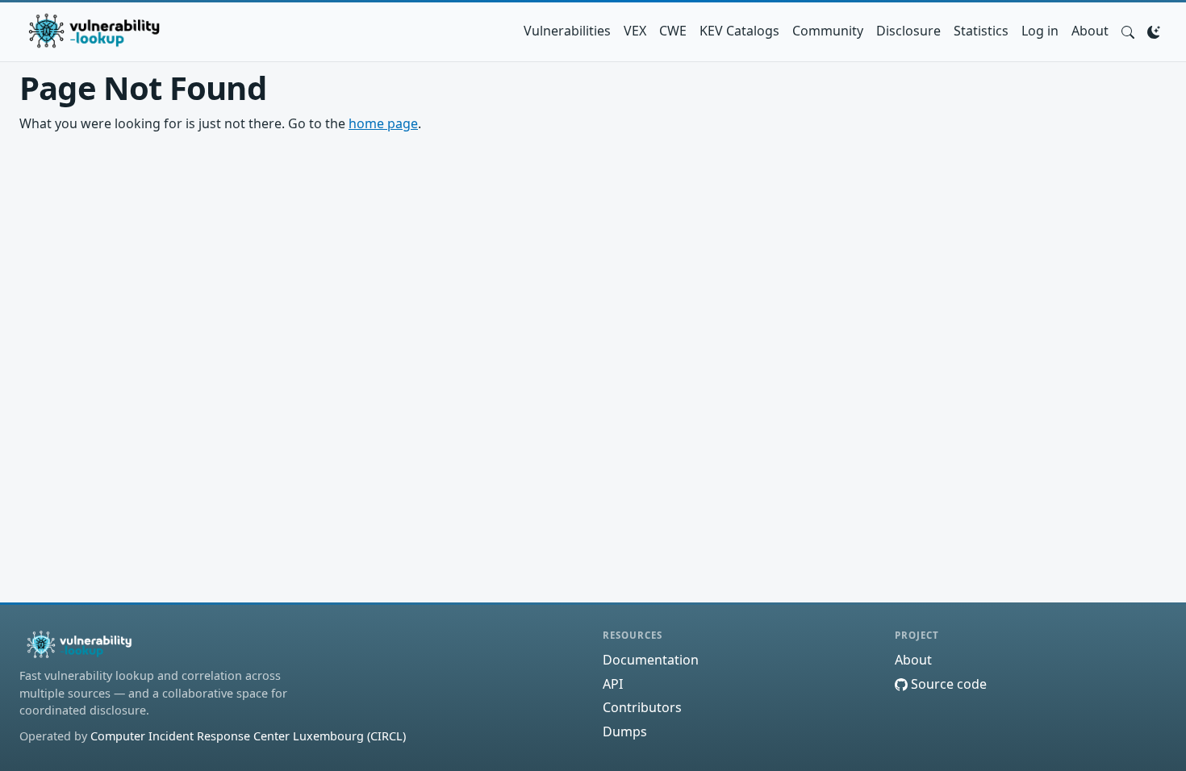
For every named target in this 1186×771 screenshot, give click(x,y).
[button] (1128, 31)
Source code (947, 684)
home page (383, 123)
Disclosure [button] (908, 31)
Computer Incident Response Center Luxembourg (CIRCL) (248, 736)
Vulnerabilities (567, 31)
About (1090, 31)
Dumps (625, 731)
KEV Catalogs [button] (739, 31)
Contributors (642, 707)
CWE (673, 31)
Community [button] (827, 31)
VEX (635, 31)
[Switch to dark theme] (1154, 31)
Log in (1040, 31)
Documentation (651, 660)
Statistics (981, 31)
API (613, 684)
